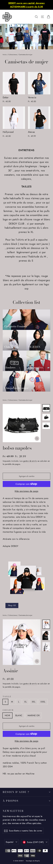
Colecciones (12, 54)
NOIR (7, 715)
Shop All (12, 605)
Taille (7, 697)
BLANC (18, 715)
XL (25, 701)
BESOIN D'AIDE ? (16, 792)
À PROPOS (10, 801)
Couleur (8, 710)
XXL (33, 701)
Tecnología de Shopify (33, 861)
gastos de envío (30, 461)
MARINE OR (34, 715)
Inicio (5, 54)
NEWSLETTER (13, 811)
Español (9, 842)
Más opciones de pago (26, 491)
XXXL (42, 701)
